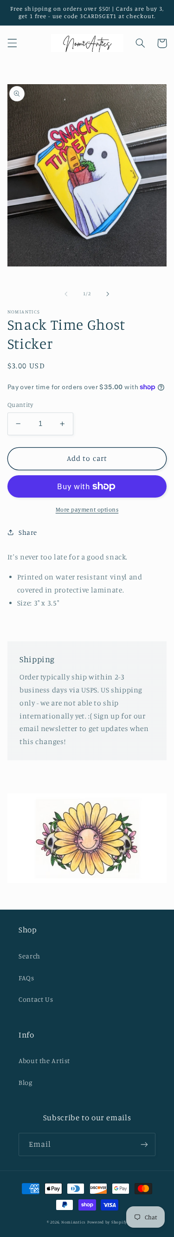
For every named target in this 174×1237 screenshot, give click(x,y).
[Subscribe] (144, 1144)
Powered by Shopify (107, 1221)
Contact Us (36, 999)
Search (29, 956)
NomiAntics (73, 1221)
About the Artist (44, 1060)
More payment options (87, 509)
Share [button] (28, 532)
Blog (25, 1082)
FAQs (26, 978)
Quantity (20, 404)
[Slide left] (66, 294)
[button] (12, 43)
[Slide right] (108, 294)
